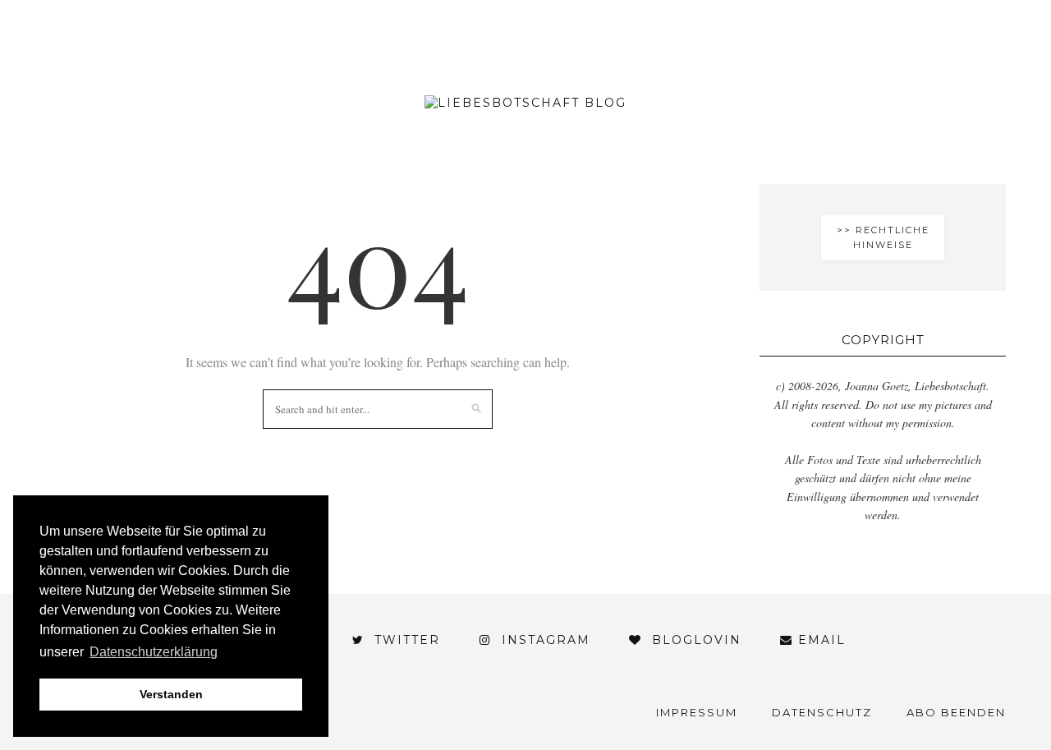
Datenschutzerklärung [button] (153, 652)
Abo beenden (956, 712)
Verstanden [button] (171, 694)
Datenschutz (822, 712)
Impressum (696, 712)
